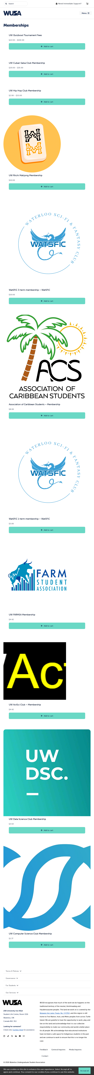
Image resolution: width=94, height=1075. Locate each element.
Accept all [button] (84, 1071)
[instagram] (4, 1036)
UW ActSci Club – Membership (25, 704)
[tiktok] (8, 1036)
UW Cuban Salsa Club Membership (27, 62)
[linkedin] (16, 1036)
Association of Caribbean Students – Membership (34, 404)
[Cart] (87, 3)
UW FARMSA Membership (22, 614)
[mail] (24, 1036)
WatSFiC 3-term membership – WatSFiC (29, 289)
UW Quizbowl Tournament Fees (25, 35)
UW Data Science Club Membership (27, 819)
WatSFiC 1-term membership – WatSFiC (29, 518)
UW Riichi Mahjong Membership (25, 175)
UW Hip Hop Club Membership (25, 90)
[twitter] (12, 1036)
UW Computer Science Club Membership (30, 933)
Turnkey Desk (17, 1030)
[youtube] (20, 1036)
